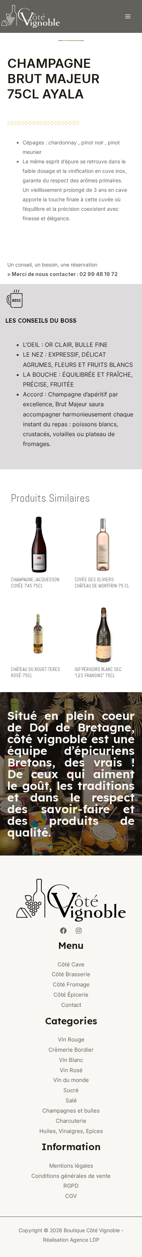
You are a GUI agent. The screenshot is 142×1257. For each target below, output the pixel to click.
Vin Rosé (71, 1070)
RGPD (71, 1185)
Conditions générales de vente (71, 1175)
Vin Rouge (71, 1039)
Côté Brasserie (71, 974)
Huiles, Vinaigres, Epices (71, 1131)
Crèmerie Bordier (71, 1049)
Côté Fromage (71, 984)
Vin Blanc (71, 1059)
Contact (71, 1004)
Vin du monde (71, 1079)
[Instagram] (78, 930)
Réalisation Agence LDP (71, 1240)
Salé (71, 1100)
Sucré (71, 1090)
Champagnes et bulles (71, 1110)
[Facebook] (63, 930)
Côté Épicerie (71, 994)
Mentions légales (71, 1165)
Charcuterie (71, 1120)
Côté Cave (71, 964)
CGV (71, 1195)
